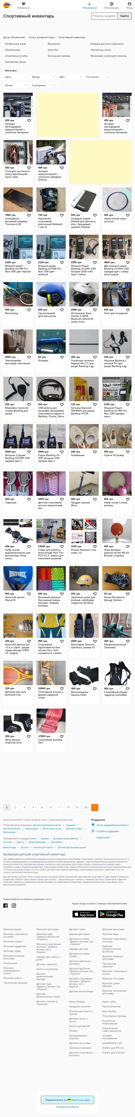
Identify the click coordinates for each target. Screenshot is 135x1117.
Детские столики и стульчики (46, 1002)
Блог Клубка (109, 1011)
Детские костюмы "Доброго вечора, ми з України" (81, 941)
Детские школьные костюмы (80, 962)
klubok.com (6, 5)
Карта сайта (109, 1001)
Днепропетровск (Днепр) (65, 838)
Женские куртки (12, 929)
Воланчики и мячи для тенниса (109, 55)
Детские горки (77, 929)
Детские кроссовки (80, 1043)
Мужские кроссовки (113, 929)
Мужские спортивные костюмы (114, 940)
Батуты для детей (79, 1026)
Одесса (20, 842)
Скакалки (70, 825)
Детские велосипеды (81, 991)
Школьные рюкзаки (80, 1047)
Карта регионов (111, 1006)
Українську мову (80, 1099)
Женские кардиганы (14, 946)
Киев (33, 838)
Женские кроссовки (47, 929)
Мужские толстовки (113, 978)
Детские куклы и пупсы (78, 1020)
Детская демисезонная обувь (48, 995)
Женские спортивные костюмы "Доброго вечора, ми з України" (48, 948)
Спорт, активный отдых (41, 37)
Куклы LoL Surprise (47, 969)
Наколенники (12, 49)
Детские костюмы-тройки (79, 955)
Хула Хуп (53, 49)
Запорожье (56, 842)
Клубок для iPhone (113, 1047)
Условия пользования (109, 1037)
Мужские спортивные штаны (114, 972)
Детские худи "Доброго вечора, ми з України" (48, 986)
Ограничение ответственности (111, 1029)
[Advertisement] (67, 26)
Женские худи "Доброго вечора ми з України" (47, 937)
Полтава (7, 842)
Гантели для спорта (43, 847)
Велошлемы (9, 832)
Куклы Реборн (77, 1001)
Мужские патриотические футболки (111, 949)
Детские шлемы (74, 829)
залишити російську (67, 1106)
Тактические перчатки (109, 965)
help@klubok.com (112, 1043)
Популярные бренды (114, 1016)
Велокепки (54, 43)
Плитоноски (10, 963)
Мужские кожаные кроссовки (112, 957)
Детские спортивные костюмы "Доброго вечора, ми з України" (81, 982)
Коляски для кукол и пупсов (80, 1012)
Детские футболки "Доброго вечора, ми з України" (81, 971)
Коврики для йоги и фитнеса (107, 43)
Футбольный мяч (11, 829)
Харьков (45, 838)
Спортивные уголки (16, 55)
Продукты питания (80, 1006)
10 (86, 807)
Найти (124, 15)
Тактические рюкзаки (15, 982)
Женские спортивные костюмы (15, 935)
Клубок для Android (113, 1052)
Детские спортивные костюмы (81, 1054)
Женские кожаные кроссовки (13, 957)
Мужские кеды (110, 934)
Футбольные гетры (52, 829)
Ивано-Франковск (37, 842)
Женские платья (12, 941)
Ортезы (24, 847)
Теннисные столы (101, 49)
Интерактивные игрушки (78, 1037)
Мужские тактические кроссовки (114, 992)
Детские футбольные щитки (47, 825)
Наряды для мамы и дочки (48, 958)
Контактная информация (109, 1022)
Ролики (73, 1030)
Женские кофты (12, 978)
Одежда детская (78, 948)
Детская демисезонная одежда (44, 976)
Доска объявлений (14, 37)
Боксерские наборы (59, 55)
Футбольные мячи (15, 43)
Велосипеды (9, 847)
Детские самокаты (46, 964)
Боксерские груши (15, 61)
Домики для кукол (79, 934)
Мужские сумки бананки (111, 984)
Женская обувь (12, 951)
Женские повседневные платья (11, 971)
